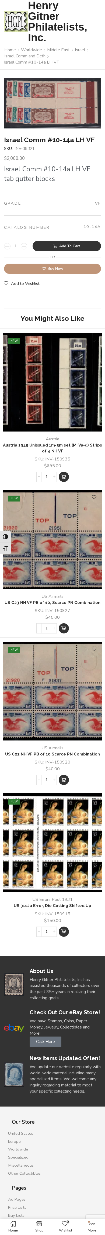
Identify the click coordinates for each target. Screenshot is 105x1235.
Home (10, 50)
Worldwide (31, 50)
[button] (64, 477)
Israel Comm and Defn (25, 56)
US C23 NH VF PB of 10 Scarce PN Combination (52, 754)
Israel (80, 50)
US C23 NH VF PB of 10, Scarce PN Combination (52, 602)
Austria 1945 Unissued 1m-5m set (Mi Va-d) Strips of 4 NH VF (52, 448)
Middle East (58, 50)
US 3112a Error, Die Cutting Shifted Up (52, 905)
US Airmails (52, 596)
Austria (52, 439)
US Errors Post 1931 (52, 899)
